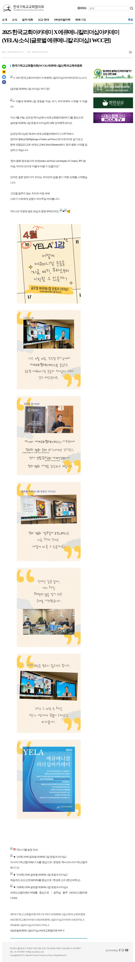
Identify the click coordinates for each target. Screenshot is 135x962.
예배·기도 (80, 19)
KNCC (23, 8)
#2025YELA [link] (78, 919)
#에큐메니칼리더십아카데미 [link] (25, 925)
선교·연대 (43, 19)
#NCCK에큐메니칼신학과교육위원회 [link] (65, 914)
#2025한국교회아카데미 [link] (23, 919)
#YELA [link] (45, 925)
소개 (4, 19)
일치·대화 (27, 19)
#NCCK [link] (41, 914)
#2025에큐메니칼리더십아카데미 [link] (54, 919)
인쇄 (130, 52)
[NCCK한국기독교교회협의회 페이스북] (120, 951)
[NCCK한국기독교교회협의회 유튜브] (126, 951)
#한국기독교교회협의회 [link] (23, 914)
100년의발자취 (62, 19)
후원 (130, 19)
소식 (14, 19)
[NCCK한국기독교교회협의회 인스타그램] (123, 951)
